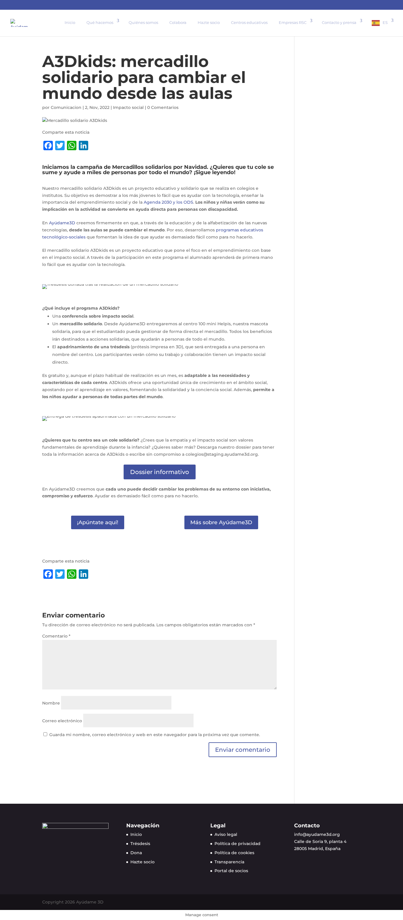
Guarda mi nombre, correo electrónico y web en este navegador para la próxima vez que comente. (154, 734)
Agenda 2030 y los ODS (168, 202)
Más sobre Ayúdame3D (221, 522)
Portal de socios (231, 870)
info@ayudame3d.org (317, 834)
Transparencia (229, 862)
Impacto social (128, 107)
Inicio (70, 22)
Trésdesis (140, 843)
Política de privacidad (237, 843)
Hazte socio (209, 22)
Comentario (56, 636)
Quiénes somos (143, 22)
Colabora (177, 22)
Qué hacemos (99, 22)
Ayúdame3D (62, 222)
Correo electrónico (62, 720)
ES (385, 22)
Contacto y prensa (339, 22)
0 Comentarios (162, 107)
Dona (136, 852)
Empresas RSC (293, 22)
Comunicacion (66, 107)
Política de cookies (234, 852)
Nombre (51, 703)
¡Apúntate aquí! (97, 522)
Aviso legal (225, 834)
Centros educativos (249, 22)
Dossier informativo (159, 471)
